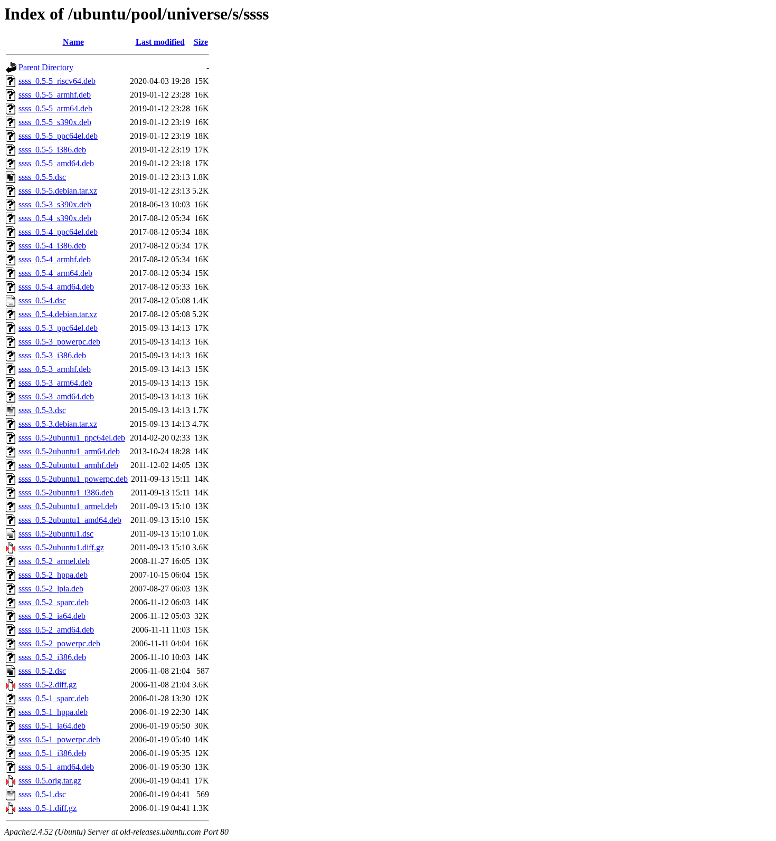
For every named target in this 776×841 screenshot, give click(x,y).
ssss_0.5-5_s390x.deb (54, 122)
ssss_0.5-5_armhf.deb (54, 94)
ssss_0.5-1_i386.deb (52, 753)
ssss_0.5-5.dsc (42, 177)
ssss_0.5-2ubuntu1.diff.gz (61, 547)
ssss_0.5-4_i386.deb (52, 245)
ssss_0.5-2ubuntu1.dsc (55, 533)
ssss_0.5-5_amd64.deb (56, 163)
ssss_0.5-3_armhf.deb (54, 369)
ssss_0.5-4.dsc (42, 300)
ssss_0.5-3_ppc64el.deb (58, 327)
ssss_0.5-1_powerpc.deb (59, 739)
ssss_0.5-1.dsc (42, 794)
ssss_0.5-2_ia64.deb (52, 615)
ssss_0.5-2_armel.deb (54, 561)
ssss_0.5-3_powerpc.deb (59, 341)
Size (201, 41)
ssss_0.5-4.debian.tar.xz (57, 314)
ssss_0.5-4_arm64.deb (55, 273)
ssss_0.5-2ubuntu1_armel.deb (67, 506)
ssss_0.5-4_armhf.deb (54, 259)
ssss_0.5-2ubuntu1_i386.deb (65, 492)
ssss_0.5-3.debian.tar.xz (57, 423)
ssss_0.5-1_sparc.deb (53, 698)
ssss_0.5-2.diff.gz (47, 684)
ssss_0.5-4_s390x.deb (54, 218)
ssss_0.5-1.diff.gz (47, 808)
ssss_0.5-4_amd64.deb (56, 286)
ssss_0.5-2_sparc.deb (53, 602)
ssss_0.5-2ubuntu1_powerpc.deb (73, 478)
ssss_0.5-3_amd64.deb (56, 396)
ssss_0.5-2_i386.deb (52, 657)
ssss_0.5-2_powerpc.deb (59, 643)
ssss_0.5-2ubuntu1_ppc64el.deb (71, 437)
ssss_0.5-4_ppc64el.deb (58, 231)
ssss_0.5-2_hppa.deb (53, 574)
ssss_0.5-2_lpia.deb (50, 588)
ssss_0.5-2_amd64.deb (56, 629)
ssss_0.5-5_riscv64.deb (57, 81)
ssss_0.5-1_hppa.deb (53, 712)
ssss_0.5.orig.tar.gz (49, 780)
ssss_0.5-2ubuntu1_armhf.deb (68, 465)
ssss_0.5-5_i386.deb (52, 149)
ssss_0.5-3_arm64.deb (55, 382)
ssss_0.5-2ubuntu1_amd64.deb (69, 519)
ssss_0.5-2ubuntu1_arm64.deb (69, 451)
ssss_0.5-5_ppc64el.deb (58, 135)
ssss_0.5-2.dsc (42, 670)
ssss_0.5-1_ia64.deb (52, 725)
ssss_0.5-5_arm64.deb (55, 108)
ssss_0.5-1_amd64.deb (56, 766)
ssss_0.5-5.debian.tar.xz (57, 190)
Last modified (160, 41)
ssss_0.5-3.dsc (42, 410)
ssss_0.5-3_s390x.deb (54, 204)
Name (73, 41)
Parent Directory (45, 67)
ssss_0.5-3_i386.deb (52, 355)
